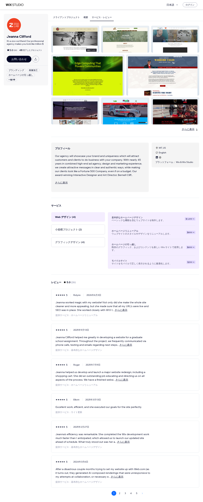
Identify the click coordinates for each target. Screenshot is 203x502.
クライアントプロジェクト (66, 17)
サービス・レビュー (102, 17)
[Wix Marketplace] (14, 5)
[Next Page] (142, 493)
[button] (75, 39)
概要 (86, 17)
